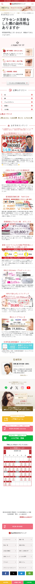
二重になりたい (4, 118)
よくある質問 (22, 556)
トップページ (6, 539)
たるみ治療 (13, 118)
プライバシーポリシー (9, 568)
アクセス (5, 562)
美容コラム (22, 562)
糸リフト (20, 118)
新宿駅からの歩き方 (26, 517)
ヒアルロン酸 (28, 118)
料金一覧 (5, 545)
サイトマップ (22, 568)
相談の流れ (22, 545)
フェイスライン (9, 102)
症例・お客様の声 (23, 551)
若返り (6, 106)
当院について (6, 556)
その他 (6, 109)
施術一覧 (21, 539)
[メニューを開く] (32, 4)
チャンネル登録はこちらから (10, 165)
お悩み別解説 (6, 551)
